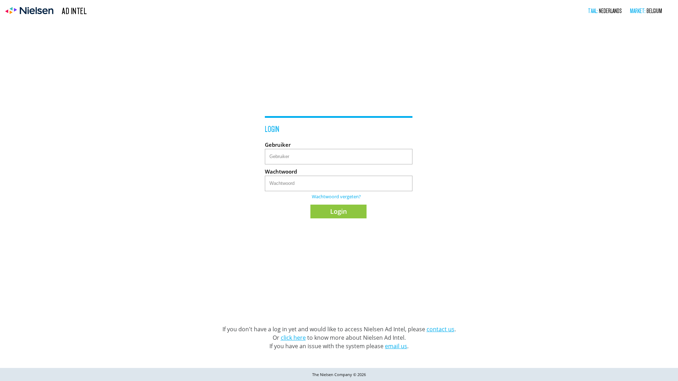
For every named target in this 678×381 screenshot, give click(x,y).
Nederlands (610, 10)
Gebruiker (278, 144)
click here (293, 337)
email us (396, 346)
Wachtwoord (281, 171)
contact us (440, 329)
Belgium (654, 10)
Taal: (593, 10)
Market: (638, 10)
